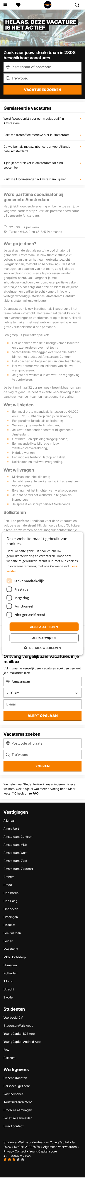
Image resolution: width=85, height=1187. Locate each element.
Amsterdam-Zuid (15, 861)
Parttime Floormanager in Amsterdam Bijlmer (34, 179)
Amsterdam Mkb (15, 844)
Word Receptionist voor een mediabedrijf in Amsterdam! (33, 121)
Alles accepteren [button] (44, 627)
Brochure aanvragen (17, 1110)
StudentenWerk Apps (18, 1025)
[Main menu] (5, 5)
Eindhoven (10, 909)
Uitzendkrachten (15, 1078)
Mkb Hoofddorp (14, 957)
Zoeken (42, 766)
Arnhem (8, 877)
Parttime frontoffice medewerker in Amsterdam (36, 135)
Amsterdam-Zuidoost (18, 869)
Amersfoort (11, 828)
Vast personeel (13, 1094)
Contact (20, 1151)
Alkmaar (9, 820)
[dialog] (42, 593)
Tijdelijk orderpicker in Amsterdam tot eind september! (33, 165)
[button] (42, 648)
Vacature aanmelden (17, 1118)
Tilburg (8, 981)
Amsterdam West (15, 852)
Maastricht (10, 949)
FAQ (6, 1049)
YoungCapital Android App (22, 1041)
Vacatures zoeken (42, 90)
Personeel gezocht (16, 1086)
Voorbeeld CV (13, 1017)
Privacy (8, 1151)
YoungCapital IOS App (19, 1033)
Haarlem (9, 925)
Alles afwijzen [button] (44, 638)
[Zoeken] (79, 4)
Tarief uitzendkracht (17, 1102)
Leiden (8, 941)
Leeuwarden (12, 933)
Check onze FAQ (26, 793)
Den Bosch (11, 893)
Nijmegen (10, 965)
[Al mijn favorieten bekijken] (18, 4)
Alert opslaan (42, 716)
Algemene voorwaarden (59, 1147)
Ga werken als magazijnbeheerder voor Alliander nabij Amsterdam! (37, 149)
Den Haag (10, 901)
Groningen (10, 917)
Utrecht (8, 989)
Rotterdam (10, 973)
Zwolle (7, 997)
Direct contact (13, 1126)
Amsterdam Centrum (17, 836)
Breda (7, 885)
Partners (9, 1058)
